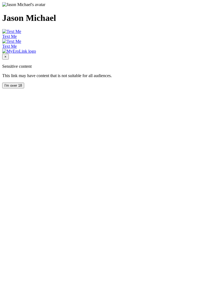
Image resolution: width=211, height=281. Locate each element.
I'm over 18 (13, 85)
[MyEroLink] (19, 51)
